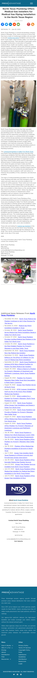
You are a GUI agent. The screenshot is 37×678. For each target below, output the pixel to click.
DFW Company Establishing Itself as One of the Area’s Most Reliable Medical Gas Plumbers (19, 392)
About (3, 652)
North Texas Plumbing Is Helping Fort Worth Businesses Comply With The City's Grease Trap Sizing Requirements (19, 435)
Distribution (5, 654)
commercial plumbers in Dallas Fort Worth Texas (18, 151)
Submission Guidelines (22, 656)
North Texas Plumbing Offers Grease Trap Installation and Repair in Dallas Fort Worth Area (19, 405)
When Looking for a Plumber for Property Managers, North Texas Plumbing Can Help (19, 398)
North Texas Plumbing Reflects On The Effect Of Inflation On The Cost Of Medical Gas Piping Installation (19, 357)
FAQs (20, 652)
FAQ (2, 656)
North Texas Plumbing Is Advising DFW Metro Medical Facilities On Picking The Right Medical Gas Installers (20, 364)
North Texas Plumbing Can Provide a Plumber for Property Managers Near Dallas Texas (19, 412)
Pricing (3, 650)
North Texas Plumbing (21, 500)
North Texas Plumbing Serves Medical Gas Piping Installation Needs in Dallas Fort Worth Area (20, 332)
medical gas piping (13, 37)
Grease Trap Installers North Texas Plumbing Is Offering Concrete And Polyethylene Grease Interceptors (18, 455)
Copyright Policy (24, 650)
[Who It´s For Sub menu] (12, 648)
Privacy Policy (23, 645)
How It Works (6, 645)
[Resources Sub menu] (10, 659)
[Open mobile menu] (31, 3)
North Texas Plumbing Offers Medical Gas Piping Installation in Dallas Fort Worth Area (20, 419)
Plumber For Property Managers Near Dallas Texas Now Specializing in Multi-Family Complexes (19, 380)
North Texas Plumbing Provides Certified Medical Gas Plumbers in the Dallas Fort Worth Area (20, 339)
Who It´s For (6, 647)
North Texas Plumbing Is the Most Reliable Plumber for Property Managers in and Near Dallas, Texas (19, 346)
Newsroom (22, 661)
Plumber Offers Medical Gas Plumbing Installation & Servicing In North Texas (18, 448)
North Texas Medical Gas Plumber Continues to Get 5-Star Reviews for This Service (20, 321)
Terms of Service (24, 647)
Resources (5, 659)
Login (20, 663)
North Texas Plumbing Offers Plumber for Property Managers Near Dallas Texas (19, 442)
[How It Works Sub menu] (12, 645)
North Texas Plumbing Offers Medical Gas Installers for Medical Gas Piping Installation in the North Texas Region (19, 471)
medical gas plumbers (24, 226)
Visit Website (18, 541)
